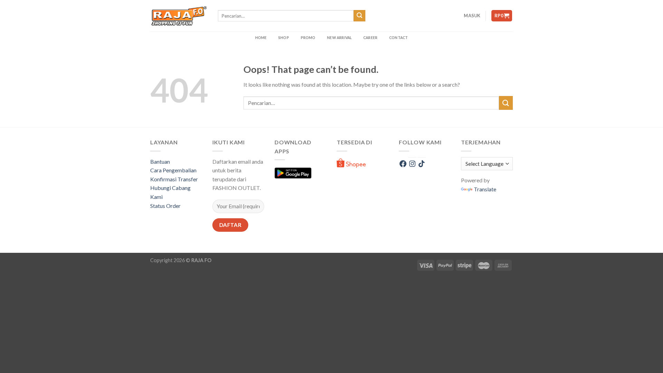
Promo (308, 38)
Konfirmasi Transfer (174, 179)
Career (370, 38)
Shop (283, 38)
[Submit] (359, 16)
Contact (398, 38)
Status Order (165, 205)
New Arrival (339, 38)
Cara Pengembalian (173, 170)
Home (261, 38)
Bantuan (160, 161)
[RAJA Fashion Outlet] (179, 15)
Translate (485, 189)
